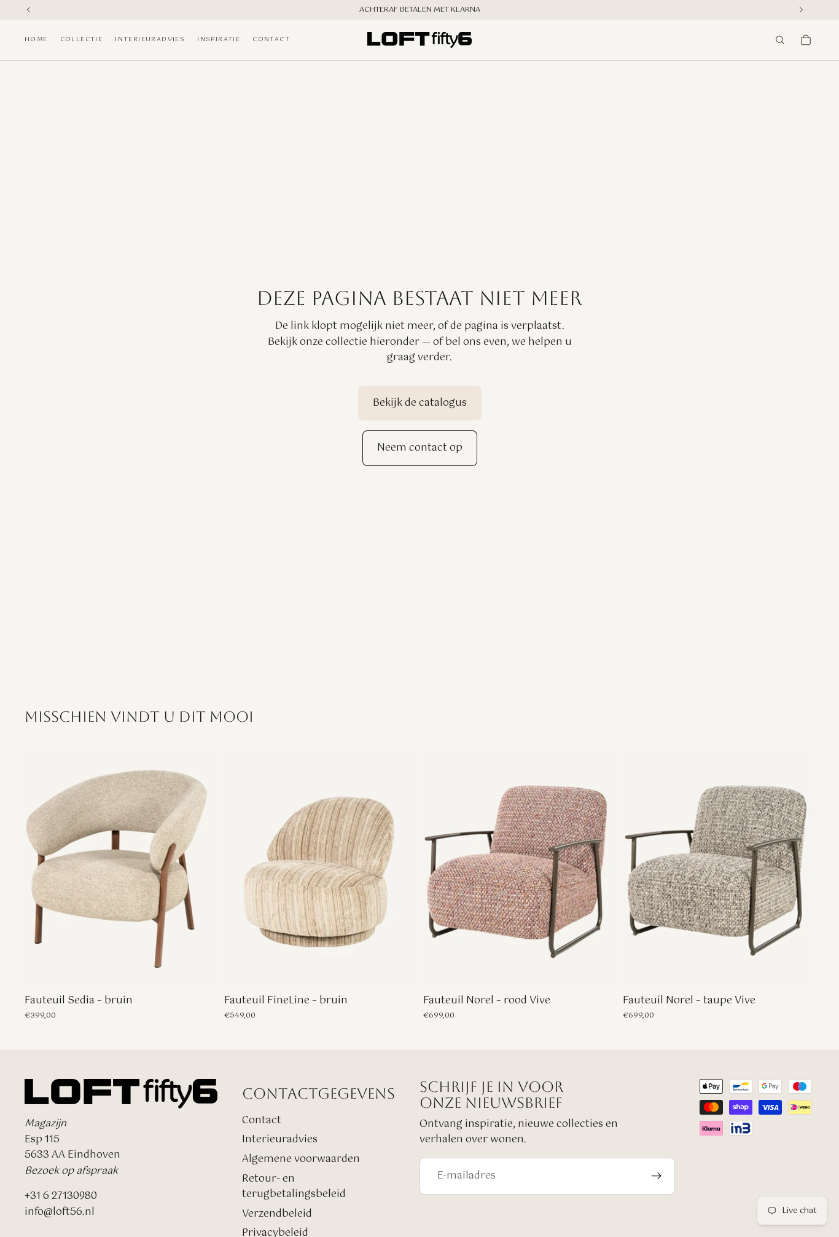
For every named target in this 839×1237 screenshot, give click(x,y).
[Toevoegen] (198, 969)
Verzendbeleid (277, 1214)
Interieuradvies (280, 1139)
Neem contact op (419, 448)
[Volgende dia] (597, 867)
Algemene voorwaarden (301, 1159)
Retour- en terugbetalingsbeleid (294, 1187)
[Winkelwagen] (805, 39)
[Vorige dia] (441, 867)
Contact (261, 1120)
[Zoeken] (780, 39)
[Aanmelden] (656, 1176)
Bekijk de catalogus (420, 403)
